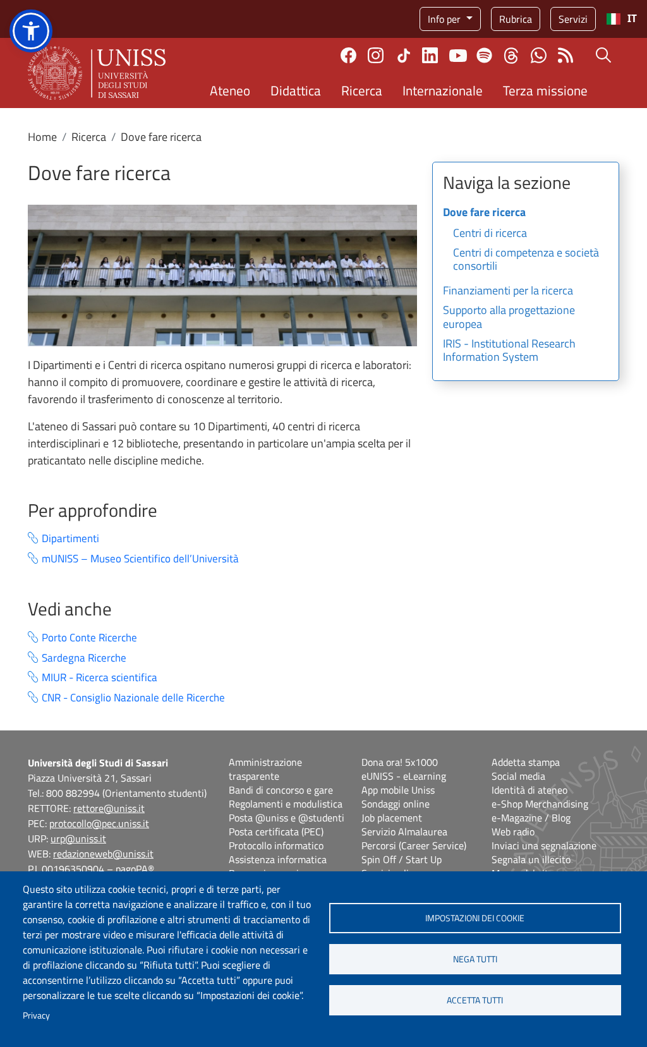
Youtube (458, 55)
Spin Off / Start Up (401, 859)
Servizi (573, 19)
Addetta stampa (526, 762)
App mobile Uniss (398, 790)
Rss (566, 55)
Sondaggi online (395, 804)
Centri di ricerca (490, 233)
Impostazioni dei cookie (474, 918)
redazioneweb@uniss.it (103, 853)
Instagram (376, 55)
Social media (518, 776)
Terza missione (545, 90)
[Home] (97, 73)
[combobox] (621, 19)
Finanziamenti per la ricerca (508, 291)
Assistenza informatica (278, 859)
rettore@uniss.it (109, 808)
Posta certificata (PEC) (276, 831)
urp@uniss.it (78, 838)
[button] (31, 31)
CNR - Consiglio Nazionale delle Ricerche (133, 698)
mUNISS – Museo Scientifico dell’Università (140, 559)
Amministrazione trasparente (265, 769)
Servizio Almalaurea (404, 831)
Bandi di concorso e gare (281, 790)
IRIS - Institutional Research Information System (509, 351)
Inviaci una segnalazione (544, 845)
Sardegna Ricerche (84, 658)
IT (632, 18)
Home (42, 136)
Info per (445, 19)
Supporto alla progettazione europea (509, 317)
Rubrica (515, 19)
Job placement (391, 818)
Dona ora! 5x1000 (399, 762)
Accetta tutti (475, 1000)
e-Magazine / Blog (531, 818)
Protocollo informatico (276, 845)
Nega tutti (475, 959)
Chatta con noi (539, 55)
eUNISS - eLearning (403, 776)
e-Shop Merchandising (540, 804)
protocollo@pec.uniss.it (99, 823)
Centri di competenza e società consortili (526, 260)
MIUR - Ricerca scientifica (99, 678)
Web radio (513, 831)
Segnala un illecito (531, 859)
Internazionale (442, 90)
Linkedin (430, 55)
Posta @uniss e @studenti (286, 818)
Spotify (484, 55)
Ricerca (361, 90)
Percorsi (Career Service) (413, 845)
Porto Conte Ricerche (89, 638)
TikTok (404, 55)
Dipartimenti (70, 539)
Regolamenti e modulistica (285, 804)
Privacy (36, 1015)
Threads (511, 55)
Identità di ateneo (529, 790)
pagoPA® (135, 868)
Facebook (348, 55)
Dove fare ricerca (484, 213)
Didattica (295, 90)
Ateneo (230, 90)
